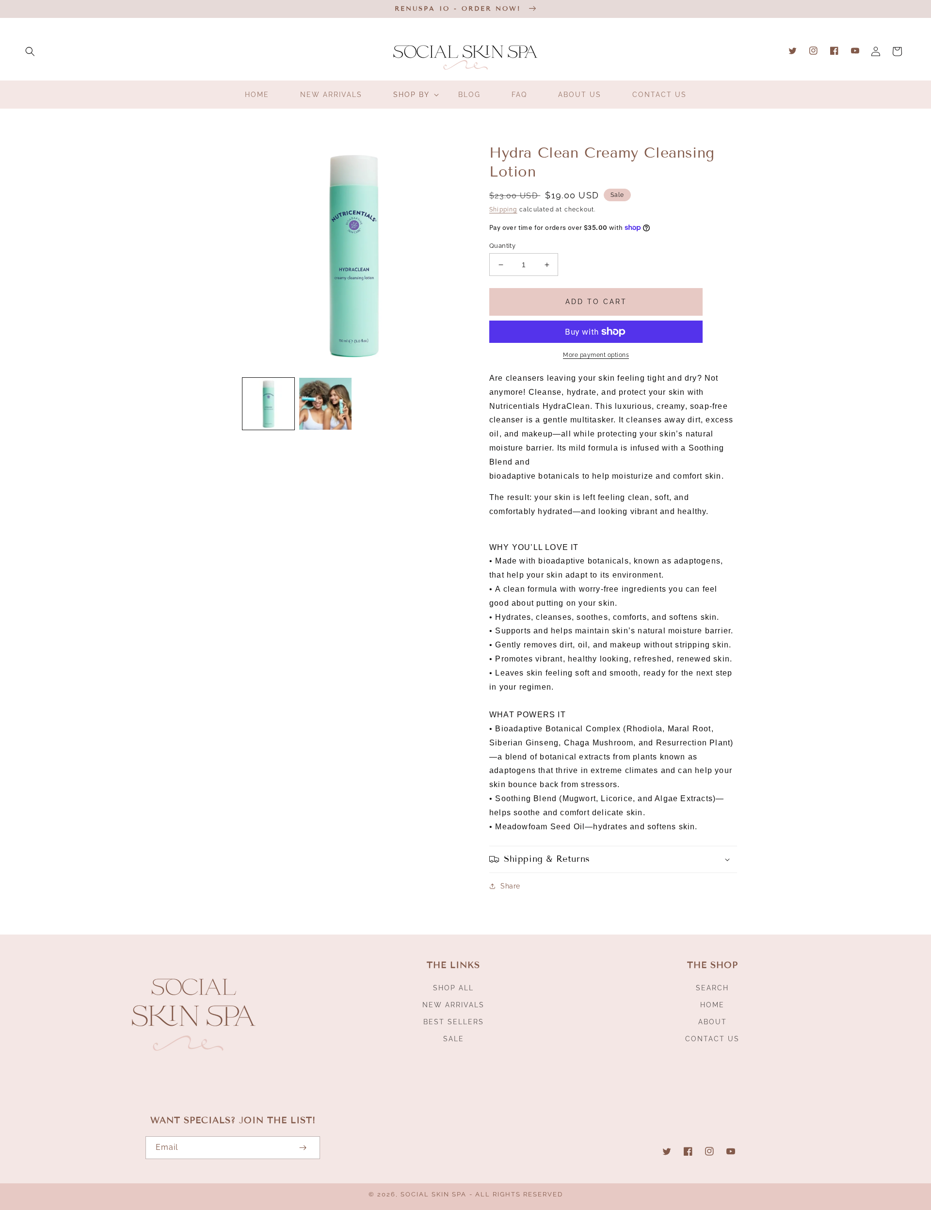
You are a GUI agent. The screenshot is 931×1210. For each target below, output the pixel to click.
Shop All (453, 988)
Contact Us (712, 1039)
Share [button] (510, 886)
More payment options (596, 355)
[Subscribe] (303, 1147)
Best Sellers (453, 1022)
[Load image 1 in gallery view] (268, 404)
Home (712, 1005)
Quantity (502, 245)
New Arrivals (453, 1005)
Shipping (503, 209)
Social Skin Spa (433, 1194)
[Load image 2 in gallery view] (325, 404)
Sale (453, 1039)
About (712, 1022)
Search (712, 988)
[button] (30, 51)
